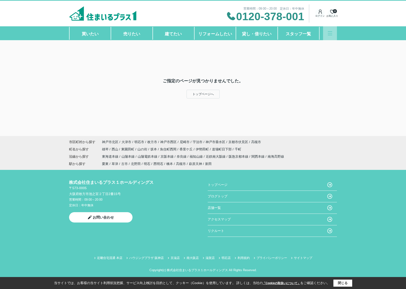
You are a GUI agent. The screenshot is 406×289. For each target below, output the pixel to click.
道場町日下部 (222, 149)
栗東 (105, 164)
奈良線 (182, 156)
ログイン (320, 16)
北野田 (136, 164)
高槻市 (256, 142)
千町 (238, 149)
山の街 (142, 149)
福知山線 (197, 156)
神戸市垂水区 (215, 142)
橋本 (169, 164)
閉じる (343, 283)
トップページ (217, 185)
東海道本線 (110, 156)
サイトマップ (303, 258)
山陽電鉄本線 (148, 156)
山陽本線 (128, 156)
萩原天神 (195, 164)
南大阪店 (193, 258)
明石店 (226, 258)
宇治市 (198, 142)
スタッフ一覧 (298, 33)
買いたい (90, 33)
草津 (115, 164)
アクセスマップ (219, 219)
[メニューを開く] (330, 33)
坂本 (154, 149)
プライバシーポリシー (272, 258)
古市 (124, 164)
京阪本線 (167, 156)
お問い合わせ (103, 217)
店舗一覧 (214, 208)
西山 (115, 149)
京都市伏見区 (238, 142)
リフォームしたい (215, 33)
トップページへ (203, 94)
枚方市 (152, 142)
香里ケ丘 (187, 149)
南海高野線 (276, 156)
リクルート (216, 231)
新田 (208, 164)
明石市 (139, 142)
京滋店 (175, 258)
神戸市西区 (168, 142)
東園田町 (128, 149)
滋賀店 (210, 258)
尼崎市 (185, 142)
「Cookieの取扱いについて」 (281, 283)
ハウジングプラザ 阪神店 (146, 258)
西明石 (158, 164)
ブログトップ (217, 196)
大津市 (126, 142)
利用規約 (244, 258)
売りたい (131, 33)
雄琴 (105, 149)
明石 (147, 164)
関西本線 (258, 156)
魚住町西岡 (168, 149)
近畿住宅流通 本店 (109, 258)
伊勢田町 (203, 149)
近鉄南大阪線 (216, 156)
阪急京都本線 (239, 156)
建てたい (173, 33)
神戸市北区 (110, 142)
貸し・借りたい (257, 33)
